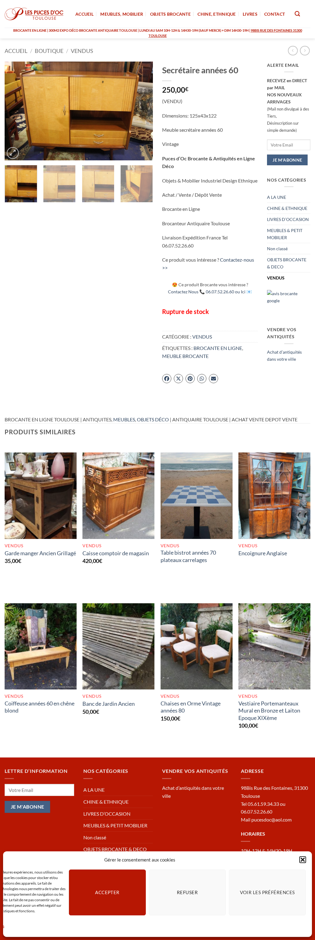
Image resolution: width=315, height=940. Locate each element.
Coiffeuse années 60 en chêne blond (39, 707)
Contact (274, 14)
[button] (303, 860)
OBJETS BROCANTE (170, 14)
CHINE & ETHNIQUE (287, 208)
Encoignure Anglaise (262, 553)
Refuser (187, 892)
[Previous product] (304, 50)
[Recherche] (297, 14)
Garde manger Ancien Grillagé (40, 553)
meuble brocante (185, 356)
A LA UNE (276, 197)
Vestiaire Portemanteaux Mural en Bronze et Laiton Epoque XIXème (269, 710)
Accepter (107, 892)
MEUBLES (124, 419)
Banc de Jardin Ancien (108, 703)
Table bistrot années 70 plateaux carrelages (188, 556)
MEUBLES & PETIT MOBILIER (284, 234)
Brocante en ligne (217, 348)
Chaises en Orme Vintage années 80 (191, 707)
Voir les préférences (267, 892)
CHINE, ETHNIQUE (216, 14)
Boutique (49, 50)
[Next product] (292, 50)
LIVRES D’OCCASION (288, 219)
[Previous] (15, 111)
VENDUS (82, 50)
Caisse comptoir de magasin (115, 553)
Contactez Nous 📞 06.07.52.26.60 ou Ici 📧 (210, 291)
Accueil (16, 50)
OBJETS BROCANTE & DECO (286, 263)
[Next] (142, 111)
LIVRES (250, 14)
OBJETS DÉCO (153, 419)
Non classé (277, 248)
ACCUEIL (84, 14)
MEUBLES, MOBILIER (121, 14)
